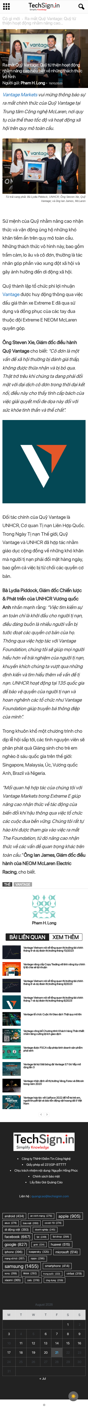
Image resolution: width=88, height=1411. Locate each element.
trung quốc (51, 1273)
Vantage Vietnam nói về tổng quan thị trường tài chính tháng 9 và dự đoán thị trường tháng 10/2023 (53, 949)
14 (57, 1343)
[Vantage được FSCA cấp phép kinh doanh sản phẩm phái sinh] (11, 1052)
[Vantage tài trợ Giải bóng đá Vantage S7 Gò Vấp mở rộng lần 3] (11, 1069)
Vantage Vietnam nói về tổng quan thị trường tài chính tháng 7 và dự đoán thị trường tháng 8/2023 (53, 999)
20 (46, 1352)
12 (33, 1343)
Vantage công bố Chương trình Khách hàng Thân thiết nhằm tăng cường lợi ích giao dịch (53, 1032)
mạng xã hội (14, 1258)
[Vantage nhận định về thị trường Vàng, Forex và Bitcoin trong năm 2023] (11, 1085)
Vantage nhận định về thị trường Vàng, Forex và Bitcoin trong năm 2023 (53, 1082)
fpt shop (61, 1236)
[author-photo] (44, 906)
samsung (22, 1266)
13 (45, 1343)
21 (56, 1352)
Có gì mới (11, 18)
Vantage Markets (19, 95)
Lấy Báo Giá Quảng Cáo (46, 1182)
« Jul (42, 1378)
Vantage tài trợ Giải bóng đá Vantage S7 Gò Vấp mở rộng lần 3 (52, 1066)
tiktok (30, 1273)
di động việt (17, 1229)
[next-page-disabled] (46, 1114)
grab (38, 1244)
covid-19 (53, 1223)
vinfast (74, 1273)
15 (68, 1343)
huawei (60, 1244)
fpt (41, 1236)
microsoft (66, 1252)
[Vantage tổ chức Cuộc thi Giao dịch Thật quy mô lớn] (11, 1019)
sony (11, 1273)
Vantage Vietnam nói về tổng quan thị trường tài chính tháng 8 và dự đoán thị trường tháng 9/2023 (53, 982)
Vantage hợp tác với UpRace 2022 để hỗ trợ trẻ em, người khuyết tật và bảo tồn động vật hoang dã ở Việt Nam (52, 1100)
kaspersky (39, 1251)
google (16, 1244)
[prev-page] (41, 1114)
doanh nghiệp (45, 1229)
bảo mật (30, 1223)
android (14, 1216)
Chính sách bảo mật (46, 1176)
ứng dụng (54, 1280)
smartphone (57, 1266)
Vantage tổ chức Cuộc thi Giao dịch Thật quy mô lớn (52, 1014)
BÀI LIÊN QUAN (27, 937)
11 (21, 1343)
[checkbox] (73, 1396)
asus (11, 1223)
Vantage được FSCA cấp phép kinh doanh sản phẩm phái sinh (53, 1049)
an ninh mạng (41, 1215)
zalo (33, 1280)
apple (69, 1216)
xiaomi (13, 1280)
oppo (38, 1258)
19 (33, 1352)
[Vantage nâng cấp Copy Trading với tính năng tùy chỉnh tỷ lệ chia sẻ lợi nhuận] (11, 969)
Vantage (11, 294)
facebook (17, 1236)
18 (21, 1352)
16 (79, 1343)
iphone (13, 1252)
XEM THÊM (66, 937)
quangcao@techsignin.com (50, 1196)
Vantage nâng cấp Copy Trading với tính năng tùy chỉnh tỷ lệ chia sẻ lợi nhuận (54, 966)
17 (9, 1352)
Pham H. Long (33, 82)
